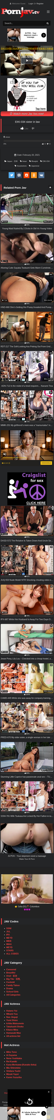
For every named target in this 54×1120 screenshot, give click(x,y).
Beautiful (10, 973)
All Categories (13, 995)
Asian (24, 161)
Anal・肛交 (11, 976)
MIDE (9, 941)
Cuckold (10, 982)
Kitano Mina (12, 1030)
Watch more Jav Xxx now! (28, 113)
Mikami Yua (12, 1014)
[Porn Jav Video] (24, 12)
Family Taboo (13, 985)
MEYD (9, 938)
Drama (9, 988)
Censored (11, 969)
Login (31, 4)
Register (40, 4)
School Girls (12, 992)
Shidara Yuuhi (13, 1071)
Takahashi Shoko (15, 1026)
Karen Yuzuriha (14, 1077)
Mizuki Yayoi (12, 1074)
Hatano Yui (11, 1011)
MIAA (9, 944)
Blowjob (34, 161)
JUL (8, 931)
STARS (10, 950)
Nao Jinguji (12, 1017)
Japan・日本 (12, 161)
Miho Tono (11, 1052)
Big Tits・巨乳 (13, 979)
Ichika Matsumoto (15, 1023)
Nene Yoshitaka (14, 1058)
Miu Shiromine (13, 1068)
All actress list (13, 1036)
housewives (22, 166)
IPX (8, 935)
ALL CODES (12, 954)
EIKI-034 (46, 161)
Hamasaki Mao (13, 1033)
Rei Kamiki (11, 1061)
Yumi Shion (12, 1020)
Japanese (35, 166)
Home (7, 1093)
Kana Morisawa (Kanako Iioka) (21, 1065)
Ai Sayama (11, 1055)
